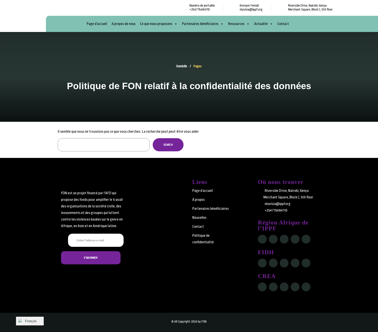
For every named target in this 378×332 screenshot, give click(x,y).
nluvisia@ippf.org (251, 9)
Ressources (236, 24)
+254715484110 (199, 9)
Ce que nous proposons (156, 24)
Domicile (181, 66)
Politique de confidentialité (203, 238)
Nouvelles (199, 217)
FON (203, 321)
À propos (198, 200)
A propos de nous (124, 24)
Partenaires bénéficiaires (200, 24)
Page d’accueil (97, 24)
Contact (283, 24)
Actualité (261, 24)
